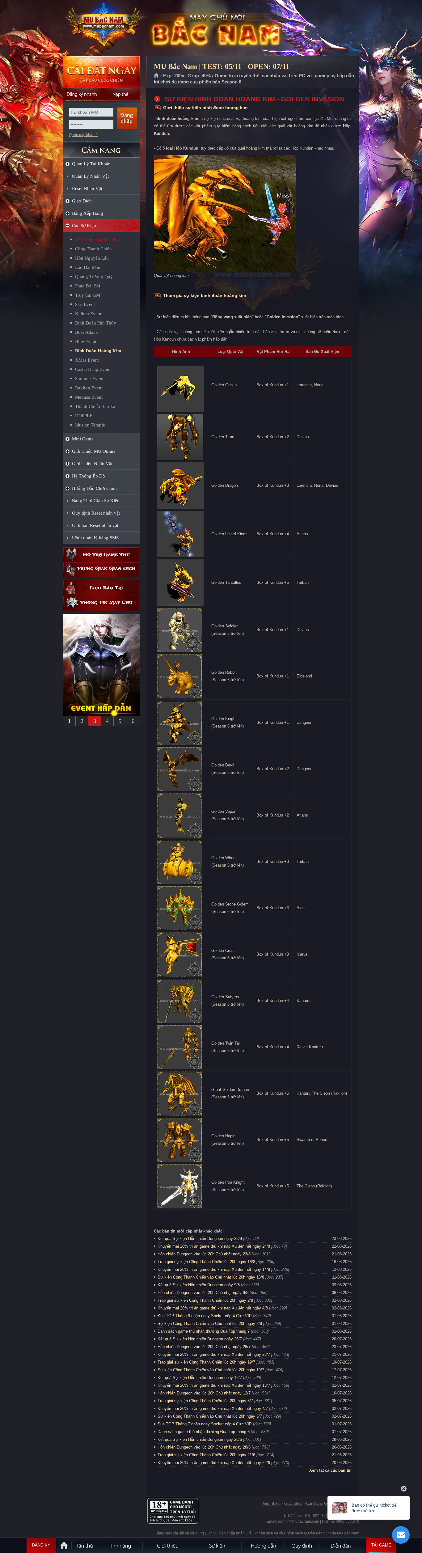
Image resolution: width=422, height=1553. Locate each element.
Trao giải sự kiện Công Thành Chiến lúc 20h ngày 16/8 (206, 1261)
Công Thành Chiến (93, 248)
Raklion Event (89, 387)
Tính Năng (120, 1545)
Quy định (302, 1545)
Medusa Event (89, 397)
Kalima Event (88, 313)
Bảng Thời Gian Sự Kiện (96, 500)
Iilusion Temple (90, 424)
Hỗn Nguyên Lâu (92, 258)
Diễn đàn (342, 1545)
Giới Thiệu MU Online (94, 451)
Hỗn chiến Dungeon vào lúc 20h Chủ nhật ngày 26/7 (204, 1346)
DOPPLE (83, 415)
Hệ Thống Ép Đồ (88, 475)
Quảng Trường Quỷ (94, 276)
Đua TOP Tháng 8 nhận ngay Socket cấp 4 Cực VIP (205, 1315)
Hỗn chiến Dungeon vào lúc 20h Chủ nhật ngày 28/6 (204, 1447)
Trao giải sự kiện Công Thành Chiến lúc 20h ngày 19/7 (206, 1362)
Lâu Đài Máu (87, 267)
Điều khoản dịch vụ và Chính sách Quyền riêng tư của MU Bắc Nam (302, 1533)
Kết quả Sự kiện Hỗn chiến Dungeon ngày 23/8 (200, 1238)
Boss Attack (86, 332)
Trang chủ (156, 76)
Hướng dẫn (263, 1545)
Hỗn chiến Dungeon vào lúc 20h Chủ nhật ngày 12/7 (204, 1393)
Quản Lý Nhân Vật (90, 176)
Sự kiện (217, 1545)
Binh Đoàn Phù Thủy (95, 322)
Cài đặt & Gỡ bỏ (320, 1503)
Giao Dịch (82, 200)
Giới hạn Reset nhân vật (95, 525)
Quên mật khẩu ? (83, 135)
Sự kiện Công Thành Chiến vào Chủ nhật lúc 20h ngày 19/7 (211, 1370)
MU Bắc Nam (101, 28)
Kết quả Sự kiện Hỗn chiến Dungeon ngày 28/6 (200, 1439)
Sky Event (85, 304)
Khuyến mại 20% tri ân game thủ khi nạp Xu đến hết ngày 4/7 (213, 1408)
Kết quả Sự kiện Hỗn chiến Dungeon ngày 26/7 (200, 1339)
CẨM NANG (101, 147)
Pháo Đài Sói (87, 285)
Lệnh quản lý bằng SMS (95, 537)
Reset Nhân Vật (87, 188)
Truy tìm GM (87, 295)
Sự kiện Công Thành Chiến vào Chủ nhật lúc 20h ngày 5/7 (210, 1416)
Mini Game (83, 438)
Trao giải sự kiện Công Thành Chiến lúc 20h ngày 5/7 (205, 1400)
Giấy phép (293, 1503)
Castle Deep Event (93, 369)
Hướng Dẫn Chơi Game (95, 488)
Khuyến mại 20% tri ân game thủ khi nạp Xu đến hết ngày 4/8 (213, 1308)
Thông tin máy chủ (101, 603)
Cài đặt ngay (101, 72)
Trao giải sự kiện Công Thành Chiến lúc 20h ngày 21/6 (206, 1455)
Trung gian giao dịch (101, 569)
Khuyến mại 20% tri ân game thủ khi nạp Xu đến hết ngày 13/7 (214, 1385)
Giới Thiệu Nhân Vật (92, 463)
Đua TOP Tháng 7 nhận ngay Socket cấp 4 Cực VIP (205, 1424)
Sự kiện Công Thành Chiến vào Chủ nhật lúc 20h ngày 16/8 (211, 1277)
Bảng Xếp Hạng (87, 213)
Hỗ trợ (101, 554)
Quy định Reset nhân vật (96, 513)
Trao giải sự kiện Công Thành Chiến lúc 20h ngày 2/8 (205, 1300)
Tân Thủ (84, 1545)
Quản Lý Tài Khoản (91, 163)
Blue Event (85, 341)
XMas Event (87, 360)
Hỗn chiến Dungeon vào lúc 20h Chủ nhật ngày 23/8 (204, 1254)
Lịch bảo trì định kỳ (101, 588)
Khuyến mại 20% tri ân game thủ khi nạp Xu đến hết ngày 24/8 (214, 1246)
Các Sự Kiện (84, 225)
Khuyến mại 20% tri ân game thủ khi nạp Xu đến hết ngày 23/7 (214, 1354)
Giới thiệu (272, 1503)
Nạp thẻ (120, 94)
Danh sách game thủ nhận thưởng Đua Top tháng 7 (204, 1331)
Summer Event (89, 378)
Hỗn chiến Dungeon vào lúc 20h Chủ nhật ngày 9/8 (203, 1292)
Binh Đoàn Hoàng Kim (98, 350)
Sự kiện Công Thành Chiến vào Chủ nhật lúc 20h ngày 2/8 (210, 1323)
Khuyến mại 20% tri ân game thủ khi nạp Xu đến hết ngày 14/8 (214, 1269)
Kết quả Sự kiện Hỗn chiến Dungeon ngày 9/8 (199, 1285)
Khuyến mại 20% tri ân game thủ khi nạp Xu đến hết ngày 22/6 (214, 1462)
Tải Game (381, 1545)
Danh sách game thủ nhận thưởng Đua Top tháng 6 (204, 1431)
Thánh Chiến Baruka (95, 406)
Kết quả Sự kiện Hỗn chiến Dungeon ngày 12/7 (200, 1377)
